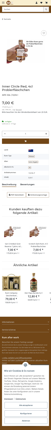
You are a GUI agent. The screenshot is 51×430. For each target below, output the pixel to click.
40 (29, 167)
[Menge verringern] (5, 133)
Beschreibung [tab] (9, 184)
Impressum (8, 399)
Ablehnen (26, 421)
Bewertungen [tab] (27, 184)
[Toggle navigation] (3, 1)
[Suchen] (46, 9)
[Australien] (30, 150)
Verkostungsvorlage (38, 195)
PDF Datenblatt (17, 195)
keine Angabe (33, 162)
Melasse (31, 156)
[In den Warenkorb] (4, 26)
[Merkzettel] (41, 2)
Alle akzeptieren (26, 405)
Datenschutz (21, 399)
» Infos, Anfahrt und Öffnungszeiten (17, 358)
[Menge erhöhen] (46, 133)
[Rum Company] (9, 3)
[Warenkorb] (46, 2)
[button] (36, 2)
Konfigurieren (26, 413)
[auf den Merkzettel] (44, 33)
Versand (19, 110)
